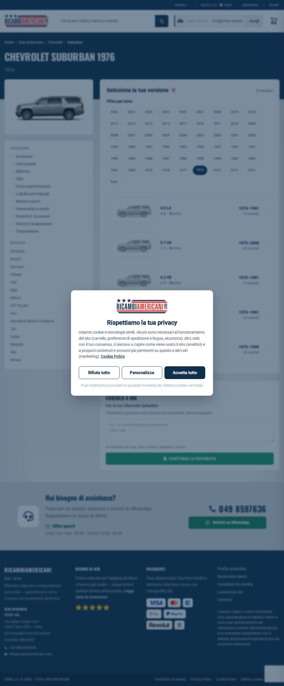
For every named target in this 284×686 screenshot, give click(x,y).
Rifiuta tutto (99, 372)
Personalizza (142, 372)
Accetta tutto (185, 372)
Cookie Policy (113, 356)
